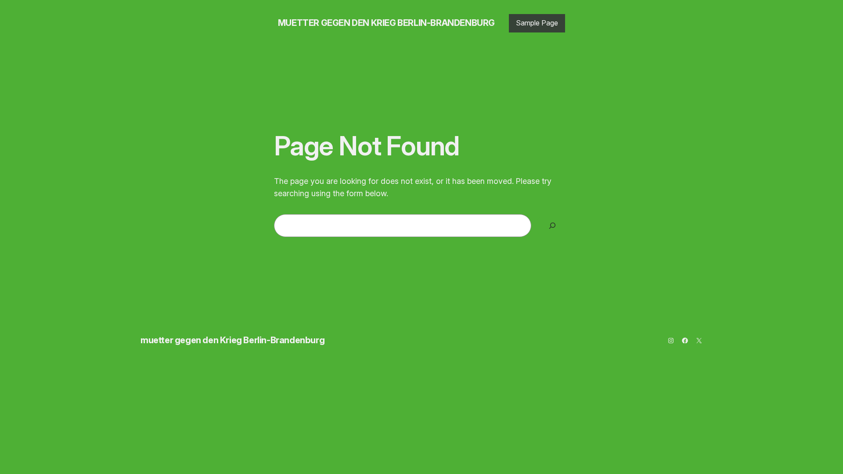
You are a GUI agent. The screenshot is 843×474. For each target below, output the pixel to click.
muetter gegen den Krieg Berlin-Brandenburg (386, 23)
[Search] (552, 225)
